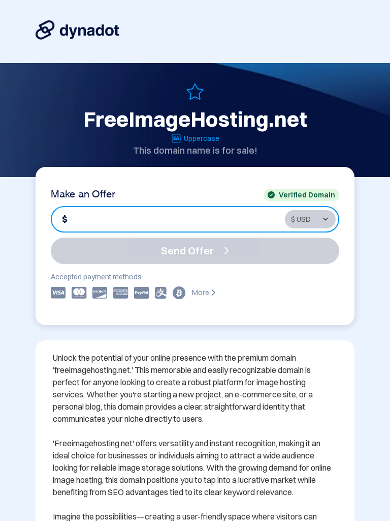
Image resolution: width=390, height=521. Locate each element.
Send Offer (187, 250)
